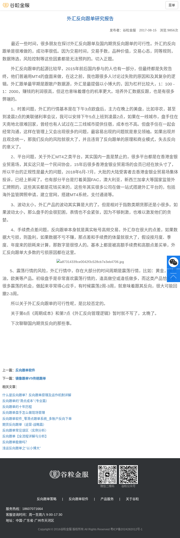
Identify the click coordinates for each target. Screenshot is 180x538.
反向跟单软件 (25, 370)
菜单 (172, 5)
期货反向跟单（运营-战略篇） (24, 424)
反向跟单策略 (46, 499)
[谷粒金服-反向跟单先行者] (21, 5)
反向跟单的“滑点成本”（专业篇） (25, 401)
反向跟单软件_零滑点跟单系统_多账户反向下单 (37, 418)
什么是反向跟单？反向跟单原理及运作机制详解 (36, 395)
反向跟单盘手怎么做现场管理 (23, 412)
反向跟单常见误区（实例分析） (25, 430)
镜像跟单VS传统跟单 (30, 378)
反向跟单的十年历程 (17, 407)
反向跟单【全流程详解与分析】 (25, 436)
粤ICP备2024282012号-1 (126, 529)
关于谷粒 (132, 499)
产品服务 (107, 499)
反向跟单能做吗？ (15, 442)
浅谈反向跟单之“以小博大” (21, 448)
